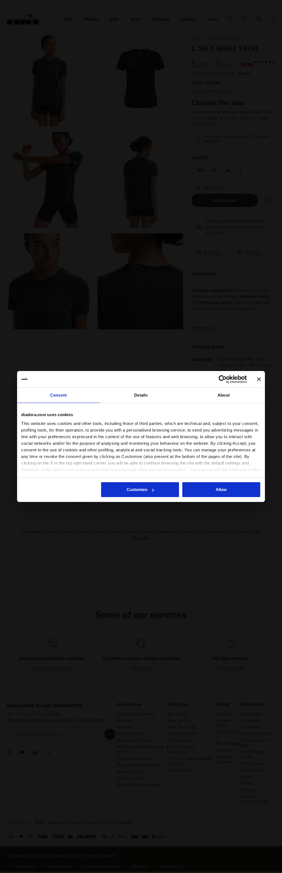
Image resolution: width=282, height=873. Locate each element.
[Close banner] (259, 379)
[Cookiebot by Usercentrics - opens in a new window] (223, 379)
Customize (137, 489)
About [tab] (224, 395)
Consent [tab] (58, 395)
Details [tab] (141, 395)
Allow (221, 489)
